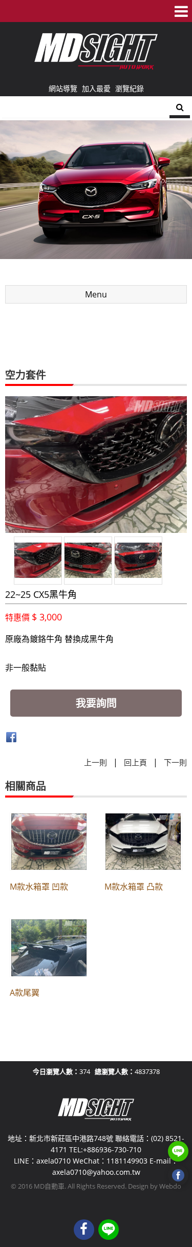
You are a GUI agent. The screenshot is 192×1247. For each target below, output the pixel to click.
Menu (96, 294)
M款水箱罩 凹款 (39, 886)
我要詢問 (96, 703)
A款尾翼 (24, 992)
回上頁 (135, 762)
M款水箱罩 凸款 (133, 886)
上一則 (95, 762)
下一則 (175, 762)
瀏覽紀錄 (129, 88)
